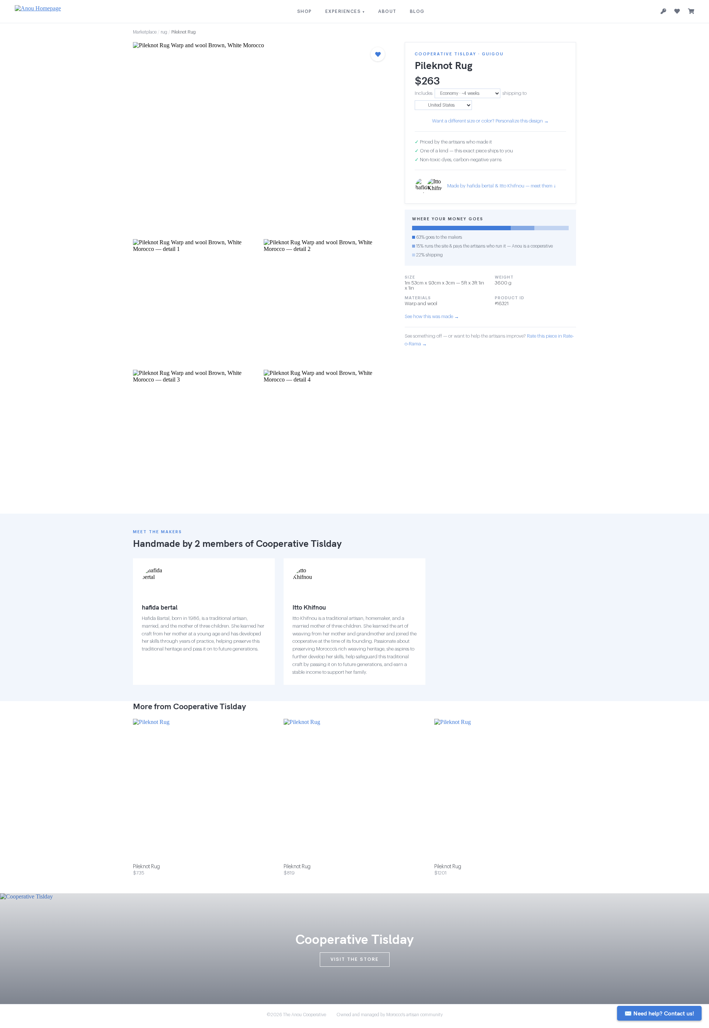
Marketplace (145, 32)
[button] (261, 138)
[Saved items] (677, 11)
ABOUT (387, 11)
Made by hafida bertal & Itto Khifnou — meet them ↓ (501, 185)
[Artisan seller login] (663, 11)
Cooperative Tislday (299, 543)
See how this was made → (432, 316)
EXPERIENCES (345, 11)
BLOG (417, 11)
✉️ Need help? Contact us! (659, 1013)
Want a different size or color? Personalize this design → (490, 120)
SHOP (304, 11)
